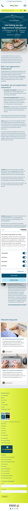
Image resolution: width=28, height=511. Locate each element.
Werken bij (3, 430)
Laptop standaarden (5, 468)
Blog (15, 15)
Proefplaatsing (4, 395)
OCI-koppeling (4, 404)
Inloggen (3, 402)
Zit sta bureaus (4, 464)
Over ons (3, 423)
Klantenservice (5, 393)
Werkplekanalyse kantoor (7, 475)
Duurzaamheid (4, 435)
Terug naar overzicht (14, 20)
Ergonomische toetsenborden (8, 461)
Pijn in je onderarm (5, 473)
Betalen (2, 397)
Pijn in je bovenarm (5, 471)
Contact (3, 407)
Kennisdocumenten (5, 440)
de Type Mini (15, 171)
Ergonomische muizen (6, 459)
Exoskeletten (4, 466)
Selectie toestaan (14, 280)
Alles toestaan (14, 275)
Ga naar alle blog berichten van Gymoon (17, 304)
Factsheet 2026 (4, 438)
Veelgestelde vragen (5, 409)
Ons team (3, 428)
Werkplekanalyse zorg (6, 478)
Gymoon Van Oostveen (22, 31)
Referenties (3, 426)
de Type (5, 120)
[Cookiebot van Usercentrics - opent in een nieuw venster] (20, 230)
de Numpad (8, 216)
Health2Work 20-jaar (5, 442)
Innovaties (3, 433)
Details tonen (20, 271)
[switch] (24, 257)
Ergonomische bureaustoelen (8, 457)
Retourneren (4, 400)
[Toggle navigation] (25, 5)
